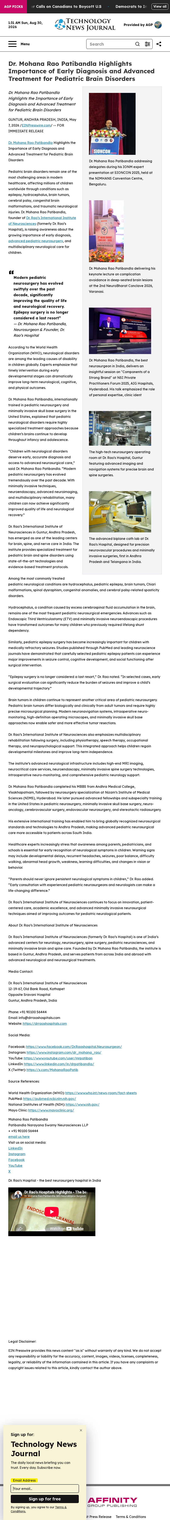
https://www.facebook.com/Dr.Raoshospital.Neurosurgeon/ (74, 1047)
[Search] (137, 44)
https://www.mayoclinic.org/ (51, 1110)
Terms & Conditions (131, 1517)
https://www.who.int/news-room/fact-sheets (101, 1093)
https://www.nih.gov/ (83, 1104)
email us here (19, 1137)
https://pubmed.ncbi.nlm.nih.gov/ (49, 1099)
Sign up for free (45, 1498)
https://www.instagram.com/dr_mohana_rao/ (64, 1052)
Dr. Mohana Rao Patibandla (30, 143)
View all (159, 6)
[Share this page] (159, 44)
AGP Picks (13, 7)
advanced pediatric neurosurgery (35, 241)
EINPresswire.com (36, 125)
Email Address (24, 1480)
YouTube (15, 1165)
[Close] (81, 1430)
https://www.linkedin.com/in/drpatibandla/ (59, 1064)
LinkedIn (15, 1148)
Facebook (16, 1160)
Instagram (16, 1154)
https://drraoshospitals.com (45, 1023)
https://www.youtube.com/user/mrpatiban (58, 1058)
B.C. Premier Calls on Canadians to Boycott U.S (56, 6)
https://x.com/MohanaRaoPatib (52, 1070)
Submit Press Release (94, 1517)
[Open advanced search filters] (147, 44)
